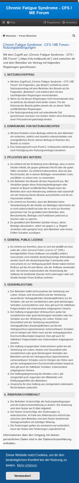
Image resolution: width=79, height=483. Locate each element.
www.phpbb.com (19, 257)
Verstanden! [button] (22, 475)
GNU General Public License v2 (39, 250)
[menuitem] (11, 22)
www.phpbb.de (18, 264)
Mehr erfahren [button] (27, 465)
